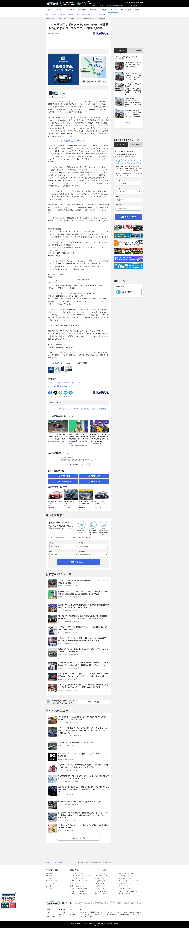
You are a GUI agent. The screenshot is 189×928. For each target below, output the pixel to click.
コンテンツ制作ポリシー (86, 914)
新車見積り (93, 10)
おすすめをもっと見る (77, 838)
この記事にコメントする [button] (79, 464)
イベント (48, 886)
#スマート (60, 402)
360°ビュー (60, 10)
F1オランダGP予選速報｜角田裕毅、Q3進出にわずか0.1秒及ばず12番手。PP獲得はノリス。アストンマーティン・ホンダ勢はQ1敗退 (83, 617)
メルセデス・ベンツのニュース (128, 873)
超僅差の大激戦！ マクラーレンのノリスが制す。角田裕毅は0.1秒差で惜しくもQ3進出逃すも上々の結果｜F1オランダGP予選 (78, 439)
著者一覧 (97, 914)
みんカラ (72, 914)
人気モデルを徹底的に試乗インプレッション (62, 386)
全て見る (62, 94)
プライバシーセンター (123, 912)
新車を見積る (95, 481)
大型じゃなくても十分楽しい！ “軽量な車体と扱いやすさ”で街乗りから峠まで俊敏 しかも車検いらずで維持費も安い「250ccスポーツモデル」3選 (83, 789)
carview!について (84, 912)
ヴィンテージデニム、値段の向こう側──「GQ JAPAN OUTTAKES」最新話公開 (82, 755)
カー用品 (48, 878)
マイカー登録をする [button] (94, 702)
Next (109, 426)
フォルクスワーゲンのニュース (128, 881)
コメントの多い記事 (135, 50)
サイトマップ (104, 914)
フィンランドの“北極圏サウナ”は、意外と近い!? (75, 742)
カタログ (71, 10)
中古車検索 (82, 10)
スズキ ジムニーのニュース (78, 893)
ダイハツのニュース (100, 893)
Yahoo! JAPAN (139, 2)
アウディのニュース (125, 878)
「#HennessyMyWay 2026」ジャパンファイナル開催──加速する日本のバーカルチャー (83, 826)
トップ (50, 10)
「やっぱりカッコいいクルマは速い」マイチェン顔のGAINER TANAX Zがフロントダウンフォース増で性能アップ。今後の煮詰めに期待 (83, 675)
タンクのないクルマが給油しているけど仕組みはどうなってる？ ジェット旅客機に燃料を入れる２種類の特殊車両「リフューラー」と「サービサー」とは (83, 815)
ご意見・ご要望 (134, 914)
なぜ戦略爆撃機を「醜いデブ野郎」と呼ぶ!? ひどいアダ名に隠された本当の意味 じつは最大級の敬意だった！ (83, 777)
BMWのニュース (124, 876)
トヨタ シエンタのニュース (78, 881)
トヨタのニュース (100, 873)
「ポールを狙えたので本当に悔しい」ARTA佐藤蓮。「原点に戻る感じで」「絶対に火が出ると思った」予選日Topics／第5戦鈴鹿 (83, 686)
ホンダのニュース (100, 881)
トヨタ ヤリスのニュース (78, 878)
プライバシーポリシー (109, 912)
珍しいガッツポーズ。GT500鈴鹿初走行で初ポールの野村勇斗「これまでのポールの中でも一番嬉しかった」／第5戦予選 (83, 766)
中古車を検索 (95, 476)
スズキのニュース (100, 891)
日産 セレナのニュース (77, 883)
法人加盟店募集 (125, 914)
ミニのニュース (124, 886)
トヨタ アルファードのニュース (80, 876)
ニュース (113, 10)
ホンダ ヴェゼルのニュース (78, 888)
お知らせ (99, 912)
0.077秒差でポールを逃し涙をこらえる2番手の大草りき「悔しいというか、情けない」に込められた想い (83, 718)
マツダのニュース (100, 886)
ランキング (120, 50)
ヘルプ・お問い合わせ (86, 916)
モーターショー (50, 883)
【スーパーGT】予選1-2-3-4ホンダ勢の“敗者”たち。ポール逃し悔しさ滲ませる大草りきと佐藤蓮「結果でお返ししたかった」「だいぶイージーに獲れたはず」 (83, 730)
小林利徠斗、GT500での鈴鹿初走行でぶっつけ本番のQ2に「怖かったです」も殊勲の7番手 (82, 628)
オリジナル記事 (126, 10)
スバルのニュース (100, 888)
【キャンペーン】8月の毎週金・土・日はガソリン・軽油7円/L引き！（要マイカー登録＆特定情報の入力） (78, 410)
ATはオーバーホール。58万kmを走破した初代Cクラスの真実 (80, 802)
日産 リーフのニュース (77, 886)
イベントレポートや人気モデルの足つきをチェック (66, 141)
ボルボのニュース (124, 893)
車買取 (104, 10)
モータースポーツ (51, 881)
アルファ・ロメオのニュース (128, 891)
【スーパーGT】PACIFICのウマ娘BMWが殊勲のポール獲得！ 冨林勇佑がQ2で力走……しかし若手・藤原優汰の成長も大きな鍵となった (83, 664)
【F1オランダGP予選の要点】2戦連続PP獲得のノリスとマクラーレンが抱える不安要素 (57, 437)
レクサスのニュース (100, 876)
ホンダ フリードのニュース (78, 891)
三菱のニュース (99, 883)
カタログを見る (64, 476)
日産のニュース (99, 878)
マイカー (138, 10)
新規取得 (132, 2)
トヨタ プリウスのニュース (78, 873)
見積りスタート (80, 562)
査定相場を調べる (64, 481)
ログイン (126, 2)
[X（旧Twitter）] (67, 903)
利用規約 (132, 912)
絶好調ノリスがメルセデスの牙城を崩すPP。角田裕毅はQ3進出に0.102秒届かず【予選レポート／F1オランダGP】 (99, 438)
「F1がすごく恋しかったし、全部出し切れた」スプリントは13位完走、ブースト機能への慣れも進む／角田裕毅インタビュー (82, 639)
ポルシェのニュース (125, 883)
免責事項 (138, 912)
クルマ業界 (49, 876)
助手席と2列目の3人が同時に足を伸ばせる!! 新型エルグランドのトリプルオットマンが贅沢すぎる (83, 650)
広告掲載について (114, 914)
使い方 (69, 453)
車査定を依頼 (121, 144)
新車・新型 (49, 873)
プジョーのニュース (125, 888)
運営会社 (93, 912)
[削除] (15, 893)
